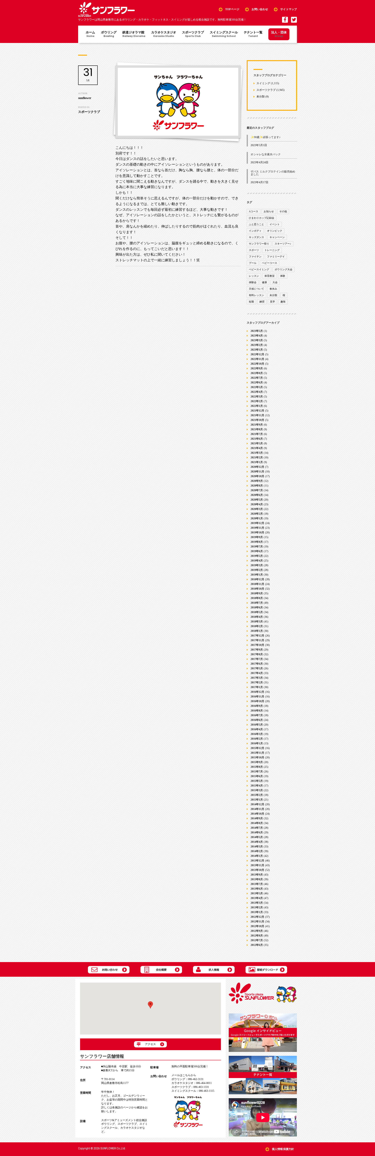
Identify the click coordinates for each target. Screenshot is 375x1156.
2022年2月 (257, 401)
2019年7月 (257, 546)
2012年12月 (257, 916)
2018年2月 (257, 626)
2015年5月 (257, 780)
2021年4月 (257, 448)
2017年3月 (257, 677)
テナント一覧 (253, 34)
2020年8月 (257, 485)
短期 (251, 301)
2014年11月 (257, 809)
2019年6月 (257, 551)
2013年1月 (257, 912)
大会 (275, 282)
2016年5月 (257, 724)
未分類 (260, 96)
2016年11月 (257, 696)
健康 (264, 282)
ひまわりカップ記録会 (261, 217)
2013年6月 (257, 888)
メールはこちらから (183, 1075)
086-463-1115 (192, 1090)
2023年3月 (257, 340)
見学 (272, 301)
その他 (283, 211)
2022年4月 (257, 391)
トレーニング (272, 250)
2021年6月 (257, 438)
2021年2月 (257, 457)
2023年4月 (257, 335)
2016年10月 (257, 701)
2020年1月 (257, 518)
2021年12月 (257, 410)
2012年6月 (257, 945)
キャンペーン (277, 237)
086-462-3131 (187, 1079)
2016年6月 (257, 720)
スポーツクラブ (193, 34)
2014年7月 (257, 827)
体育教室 (269, 275)
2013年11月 (257, 865)
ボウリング (109, 34)
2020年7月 (257, 490)
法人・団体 (279, 34)
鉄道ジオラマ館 (133, 34)
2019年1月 (257, 574)
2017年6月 (257, 663)
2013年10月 (257, 870)
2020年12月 (257, 466)
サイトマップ (288, 9)
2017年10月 (257, 645)
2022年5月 (257, 387)
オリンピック (274, 230)
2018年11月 (257, 584)
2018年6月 (257, 607)
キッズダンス (256, 237)
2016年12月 (257, 691)
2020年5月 (257, 499)
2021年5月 (257, 443)
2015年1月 (257, 799)
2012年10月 (257, 926)
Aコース (253, 211)
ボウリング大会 (283, 269)
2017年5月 (257, 668)
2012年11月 (257, 921)
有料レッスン (256, 295)
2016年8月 (257, 710)
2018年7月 (257, 602)
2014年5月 (257, 837)
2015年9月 (257, 762)
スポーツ (254, 250)
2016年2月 (257, 738)
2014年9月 (257, 818)
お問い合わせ (260, 9)
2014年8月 (257, 823)
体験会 (252, 282)
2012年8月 (257, 935)
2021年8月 (257, 429)
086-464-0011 (191, 1083)
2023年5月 (257, 330)
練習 (261, 301)
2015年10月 (257, 757)
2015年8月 (257, 766)
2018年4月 (257, 616)
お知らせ (269, 211)
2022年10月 (257, 363)
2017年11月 (257, 640)
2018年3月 (257, 621)
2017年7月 (257, 659)
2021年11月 (257, 415)
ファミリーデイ (276, 256)
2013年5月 (257, 893)
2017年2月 (257, 682)
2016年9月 (257, 705)
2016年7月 (257, 715)
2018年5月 (257, 612)
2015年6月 (257, 776)
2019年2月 (257, 570)
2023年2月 (257, 345)
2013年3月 (257, 902)
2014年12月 (257, 804)
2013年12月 (257, 860)
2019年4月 (257, 560)
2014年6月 (257, 832)
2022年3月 (257, 396)
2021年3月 (257, 452)
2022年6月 (257, 382)
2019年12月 (257, 523)
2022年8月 (257, 373)
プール (252, 263)
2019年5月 (257, 555)
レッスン (254, 275)
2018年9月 (257, 593)
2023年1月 (257, 349)
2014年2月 (257, 851)
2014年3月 (257, 846)
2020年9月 (257, 480)
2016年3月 (257, 734)
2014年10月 (257, 813)
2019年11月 (257, 527)
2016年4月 (257, 729)
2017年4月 (257, 673)
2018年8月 (257, 598)
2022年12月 (257, 354)
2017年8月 (257, 654)
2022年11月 (257, 359)
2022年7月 (257, 377)
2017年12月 (257, 635)
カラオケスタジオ (163, 34)
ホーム (90, 34)
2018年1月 (257, 630)
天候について (256, 288)
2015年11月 (257, 752)
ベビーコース (269, 263)
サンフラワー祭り (259, 243)
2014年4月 (257, 841)
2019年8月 (257, 541)
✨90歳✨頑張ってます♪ (265, 137)
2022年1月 (257, 405)
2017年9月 (257, 649)
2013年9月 (257, 874)
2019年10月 (257, 532)
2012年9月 (257, 930)
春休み (273, 288)
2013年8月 (257, 879)
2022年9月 (257, 368)
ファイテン (255, 256)
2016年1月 (257, 743)
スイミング (263, 83)
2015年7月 (257, 771)
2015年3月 (257, 790)
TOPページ (232, 9)
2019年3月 (257, 565)
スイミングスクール (224, 34)
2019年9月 (257, 537)
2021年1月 (257, 462)
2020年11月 (257, 471)
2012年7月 (257, 940)
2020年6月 (257, 495)
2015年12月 (257, 748)
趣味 (283, 301)
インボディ (255, 230)
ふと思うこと (256, 224)
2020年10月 (257, 476)
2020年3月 (257, 509)
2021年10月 (257, 420)
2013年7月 (257, 884)
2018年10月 (257, 588)
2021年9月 (257, 424)
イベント (275, 224)
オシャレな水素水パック (266, 154)
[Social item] (285, 20)
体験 (282, 275)
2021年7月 (257, 434)
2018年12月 (257, 579)
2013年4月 (257, 898)
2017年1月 (257, 687)
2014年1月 (257, 855)
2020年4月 (257, 504)
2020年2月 (257, 513)
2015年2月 (257, 795)
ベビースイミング (259, 269)
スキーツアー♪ (283, 243)
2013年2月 (257, 907)
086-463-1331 (190, 1086)
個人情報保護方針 (283, 1149)
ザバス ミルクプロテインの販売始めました (273, 173)
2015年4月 (257, 785)
